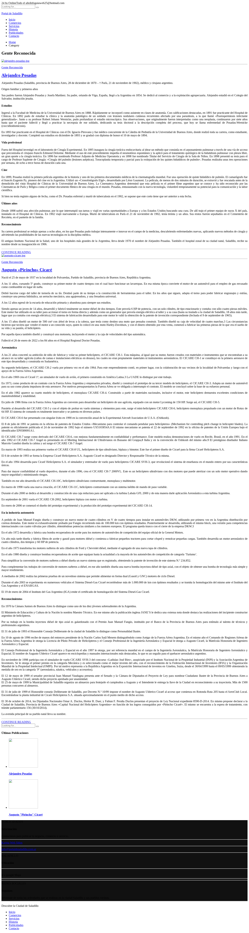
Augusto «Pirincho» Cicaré (26, 269)
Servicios (14, 26)
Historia (13, 29)
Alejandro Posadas (18, 75)
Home (12, 42)
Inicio (12, 19)
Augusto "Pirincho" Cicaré (26, 814)
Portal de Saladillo (11, 13)
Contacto (14, 35)
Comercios (15, 22)
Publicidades (16, 32)
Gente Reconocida (12, 67)
